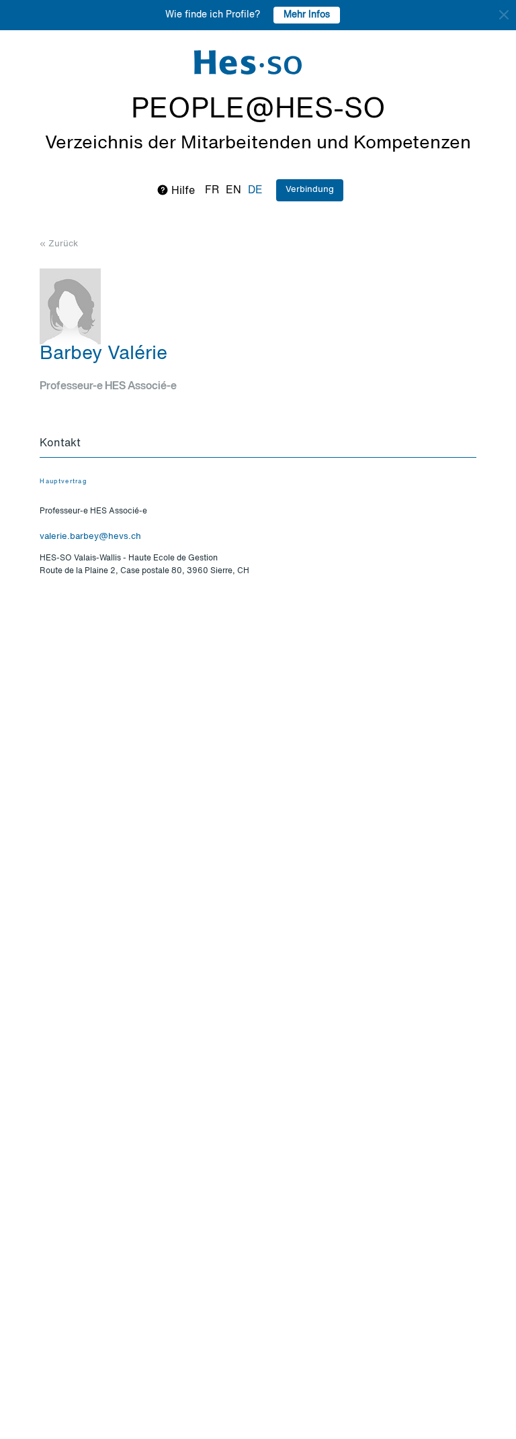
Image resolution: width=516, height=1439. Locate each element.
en (233, 190)
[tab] (258, 444)
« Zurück (59, 244)
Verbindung (310, 189)
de (255, 190)
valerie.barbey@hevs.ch (90, 536)
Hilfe (182, 191)
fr (212, 190)
